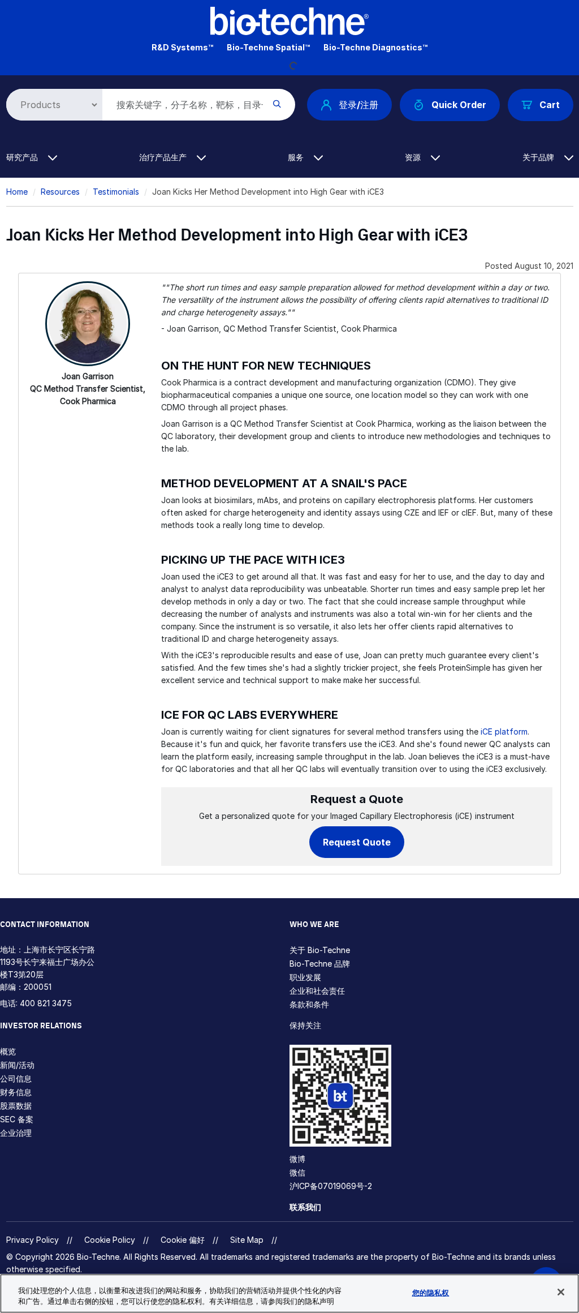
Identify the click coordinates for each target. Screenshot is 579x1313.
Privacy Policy (32, 1240)
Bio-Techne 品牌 (320, 963)
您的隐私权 (431, 1292)
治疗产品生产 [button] (164, 157)
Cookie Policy (109, 1240)
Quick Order (458, 104)
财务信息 (16, 1092)
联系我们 (305, 1207)
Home (17, 191)
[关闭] (560, 1292)
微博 (297, 1159)
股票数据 (16, 1105)
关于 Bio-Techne (320, 950)
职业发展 (305, 977)
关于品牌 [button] (539, 157)
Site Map (246, 1240)
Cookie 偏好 (183, 1240)
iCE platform (504, 731)
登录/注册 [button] (358, 104)
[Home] (289, 20)
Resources (60, 191)
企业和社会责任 (317, 991)
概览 (8, 1051)
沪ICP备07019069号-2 (331, 1186)
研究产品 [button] (23, 157)
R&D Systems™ (182, 47)
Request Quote (357, 842)
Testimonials (116, 191)
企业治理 (16, 1133)
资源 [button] (414, 157)
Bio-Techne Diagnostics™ (375, 47)
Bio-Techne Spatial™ (268, 47)
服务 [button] (297, 157)
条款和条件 (309, 1004)
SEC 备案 (16, 1119)
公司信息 (16, 1078)
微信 (297, 1172)
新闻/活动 (17, 1065)
